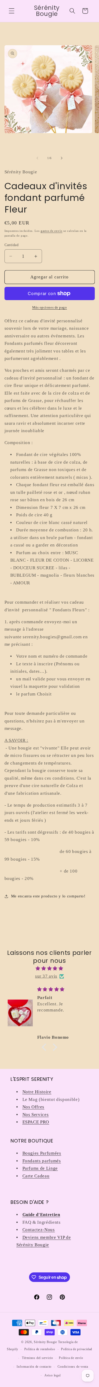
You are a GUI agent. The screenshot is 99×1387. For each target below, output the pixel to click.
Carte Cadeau (36, 1175)
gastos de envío (52, 230)
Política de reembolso (39, 1349)
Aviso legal (52, 1375)
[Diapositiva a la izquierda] (37, 158)
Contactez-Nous (38, 1229)
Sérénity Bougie (45, 1342)
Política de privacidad (76, 1349)
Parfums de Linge (40, 1168)
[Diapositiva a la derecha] (62, 158)
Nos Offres (33, 1106)
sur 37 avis (46, 976)
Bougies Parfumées (41, 1153)
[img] (49, 969)
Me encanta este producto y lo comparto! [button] (48, 896)
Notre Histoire (36, 1091)
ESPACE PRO (35, 1121)
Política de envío (71, 1358)
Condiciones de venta (73, 1366)
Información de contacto (34, 1366)
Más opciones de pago (49, 307)
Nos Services (35, 1114)
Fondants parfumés (41, 1160)
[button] (11, 10)
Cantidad (11, 245)
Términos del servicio (37, 1358)
